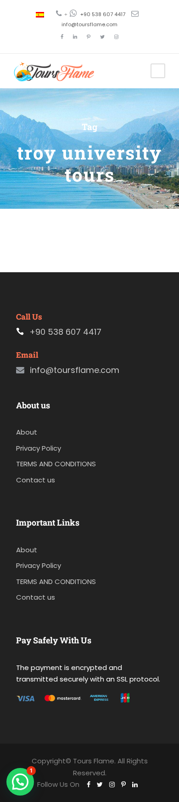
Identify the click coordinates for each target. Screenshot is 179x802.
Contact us (35, 480)
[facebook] (62, 36)
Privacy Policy (38, 448)
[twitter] (102, 36)
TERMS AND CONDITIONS (56, 464)
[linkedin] (75, 36)
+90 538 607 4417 (102, 14)
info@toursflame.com (89, 24)
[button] (20, 782)
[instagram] (116, 36)
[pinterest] (88, 36)
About (26, 432)
